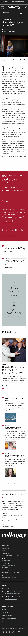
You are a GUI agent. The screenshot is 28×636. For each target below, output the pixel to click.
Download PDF (14, 295)
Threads (9, 632)
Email (24, 60)
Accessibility (5, 612)
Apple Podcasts (8, 217)
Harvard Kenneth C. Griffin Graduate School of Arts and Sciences (12, 2)
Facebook (13, 60)
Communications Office (10, 235)
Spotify (20, 217)
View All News (8, 483)
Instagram (3, 632)
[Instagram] (3, 230)
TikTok (12, 632)
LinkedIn (21, 60)
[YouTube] (15, 230)
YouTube (19, 632)
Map (3, 621)
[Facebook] (18, 230)
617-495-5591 (9, 588)
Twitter (17, 60)
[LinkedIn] (6, 230)
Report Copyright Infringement (10, 618)
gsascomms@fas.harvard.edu (12, 593)
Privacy (4, 609)
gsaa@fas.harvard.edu (7, 526)
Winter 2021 (8, 252)
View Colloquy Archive (14, 316)
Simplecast (7, 221)
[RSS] (21, 230)
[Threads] (9, 230)
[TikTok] (12, 230)
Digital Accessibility (7, 615)
